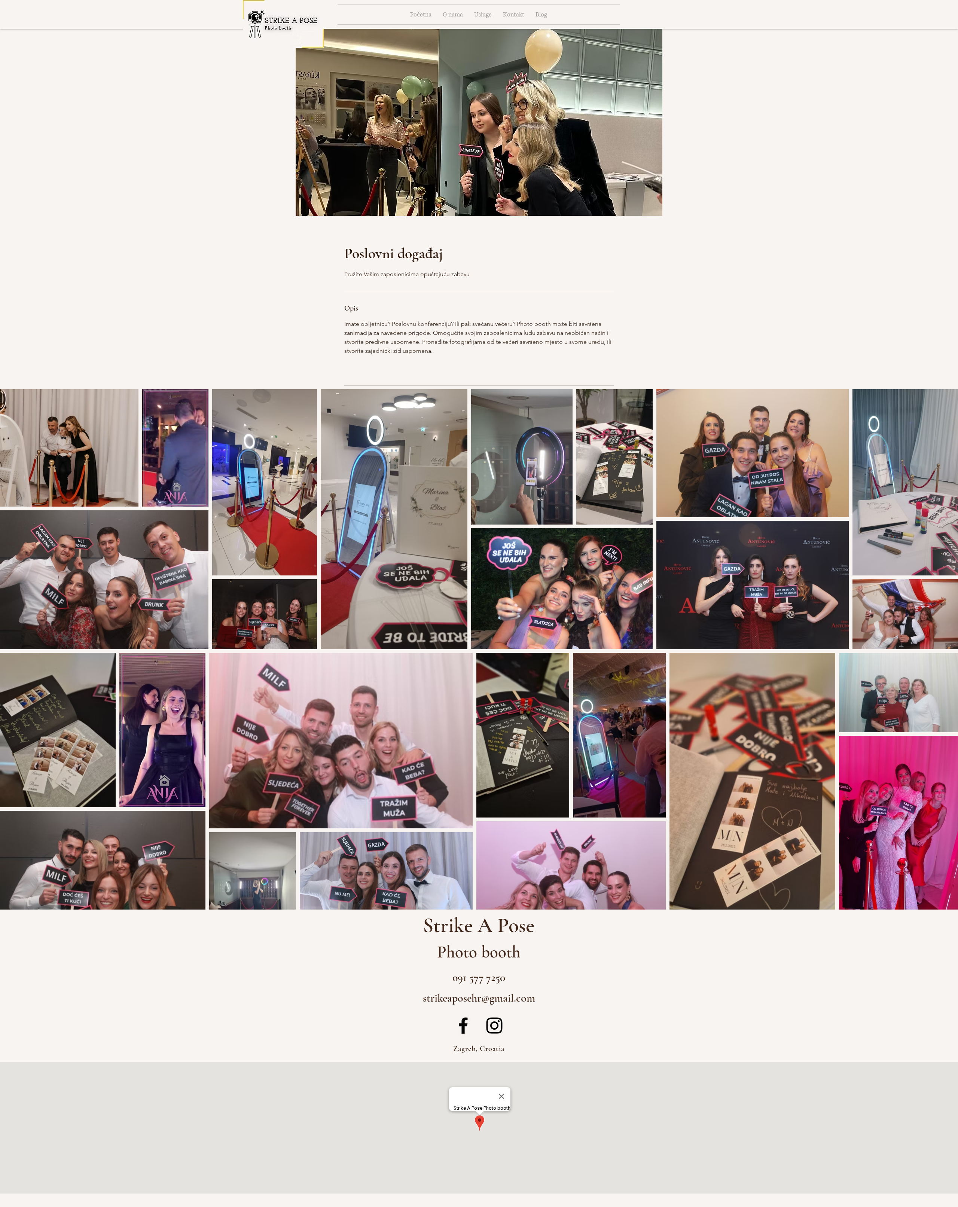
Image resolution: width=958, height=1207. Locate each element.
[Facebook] (463, 1025)
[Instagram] (494, 1025)
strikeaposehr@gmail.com (479, 998)
